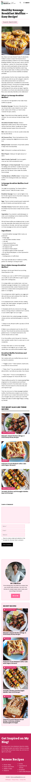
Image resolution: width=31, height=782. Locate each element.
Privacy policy (15, 779)
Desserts (6, 770)
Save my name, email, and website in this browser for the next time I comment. (14, 539)
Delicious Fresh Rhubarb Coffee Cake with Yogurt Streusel (14, 464)
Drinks (21, 764)
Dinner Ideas (7, 765)
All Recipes (8, 779)
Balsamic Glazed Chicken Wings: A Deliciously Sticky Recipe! (13, 436)
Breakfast (5, 460)
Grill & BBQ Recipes (25, 771)
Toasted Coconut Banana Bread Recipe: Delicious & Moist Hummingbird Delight (13, 721)
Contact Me (23, 779)
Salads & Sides (8, 768)
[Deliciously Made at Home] (8, 2)
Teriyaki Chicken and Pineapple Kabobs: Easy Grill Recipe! (15, 492)
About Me (16, 596)
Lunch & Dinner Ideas (8, 432)
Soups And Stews (9, 766)
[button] (20, 2)
